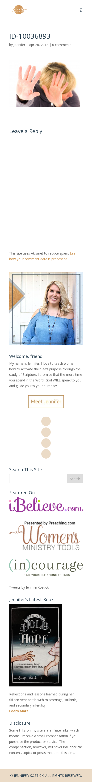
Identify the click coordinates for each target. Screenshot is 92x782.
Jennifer (19, 44)
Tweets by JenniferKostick (29, 587)
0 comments (61, 44)
